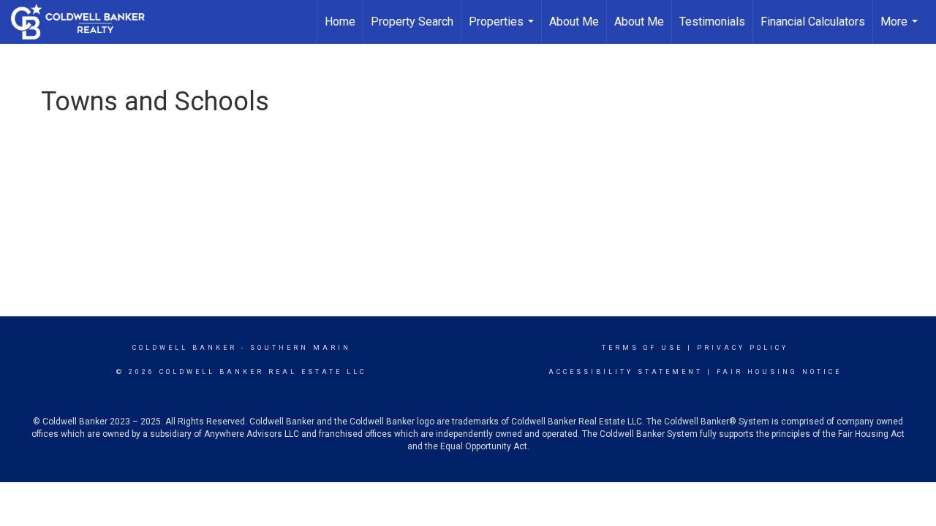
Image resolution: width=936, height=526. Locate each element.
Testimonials (712, 21)
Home (340, 21)
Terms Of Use (642, 347)
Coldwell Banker (184, 347)
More (900, 29)
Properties (503, 29)
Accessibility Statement (625, 372)
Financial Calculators (812, 21)
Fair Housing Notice (779, 372)
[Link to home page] (85, 22)
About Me (574, 21)
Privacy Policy (742, 347)
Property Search (412, 21)
